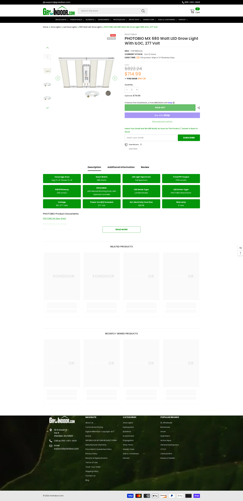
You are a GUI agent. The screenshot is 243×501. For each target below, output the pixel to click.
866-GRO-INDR (192, 2)
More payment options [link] (162, 121)
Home (45, 27)
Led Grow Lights (70, 27)
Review (145, 167)
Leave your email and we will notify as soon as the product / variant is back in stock (161, 130)
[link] (62, 307)
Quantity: (129, 84)
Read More (122, 229)
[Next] (115, 78)
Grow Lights (56, 27)
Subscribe (189, 137)
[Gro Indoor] (59, 10)
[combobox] (109, 11)
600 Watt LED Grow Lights (90, 27)
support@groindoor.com (58, 2)
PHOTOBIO (131, 34)
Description (94, 167)
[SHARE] (198, 108)
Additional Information (121, 167)
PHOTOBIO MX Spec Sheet (54, 218)
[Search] (112, 11)
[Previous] (58, 78)
